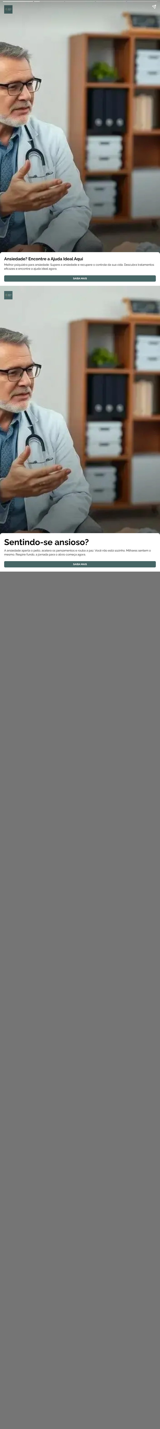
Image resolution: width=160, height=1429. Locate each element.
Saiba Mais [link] (80, 278)
